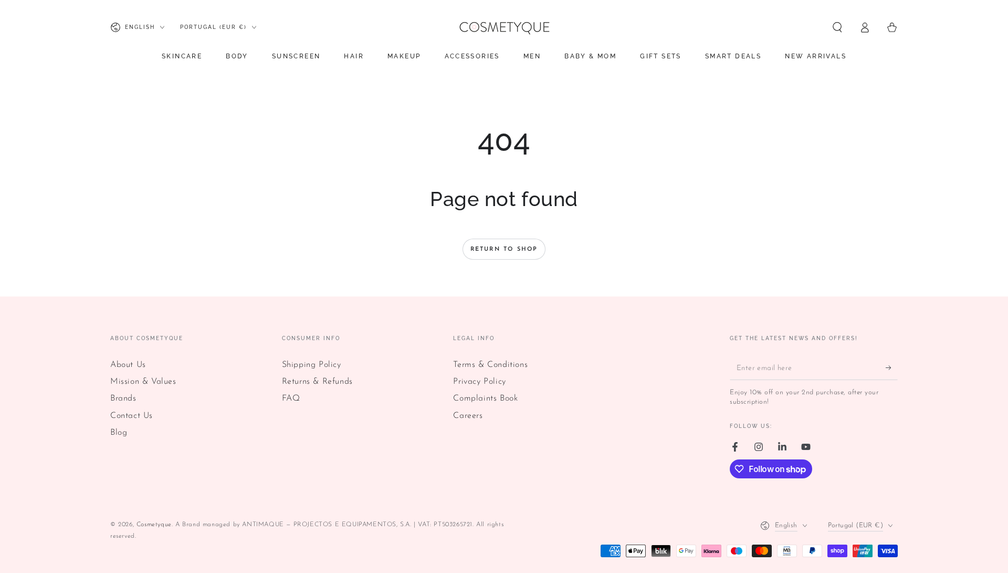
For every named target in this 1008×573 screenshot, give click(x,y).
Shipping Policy (311, 365)
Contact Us (131, 416)
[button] (837, 27)
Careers (467, 416)
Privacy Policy (479, 381)
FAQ (291, 398)
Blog (118, 432)
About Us (128, 365)
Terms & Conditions (490, 365)
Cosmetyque (154, 524)
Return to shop (504, 249)
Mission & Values (143, 381)
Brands (123, 398)
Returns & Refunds (317, 381)
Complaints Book (485, 398)
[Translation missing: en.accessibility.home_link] (504, 27)
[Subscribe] (892, 368)
